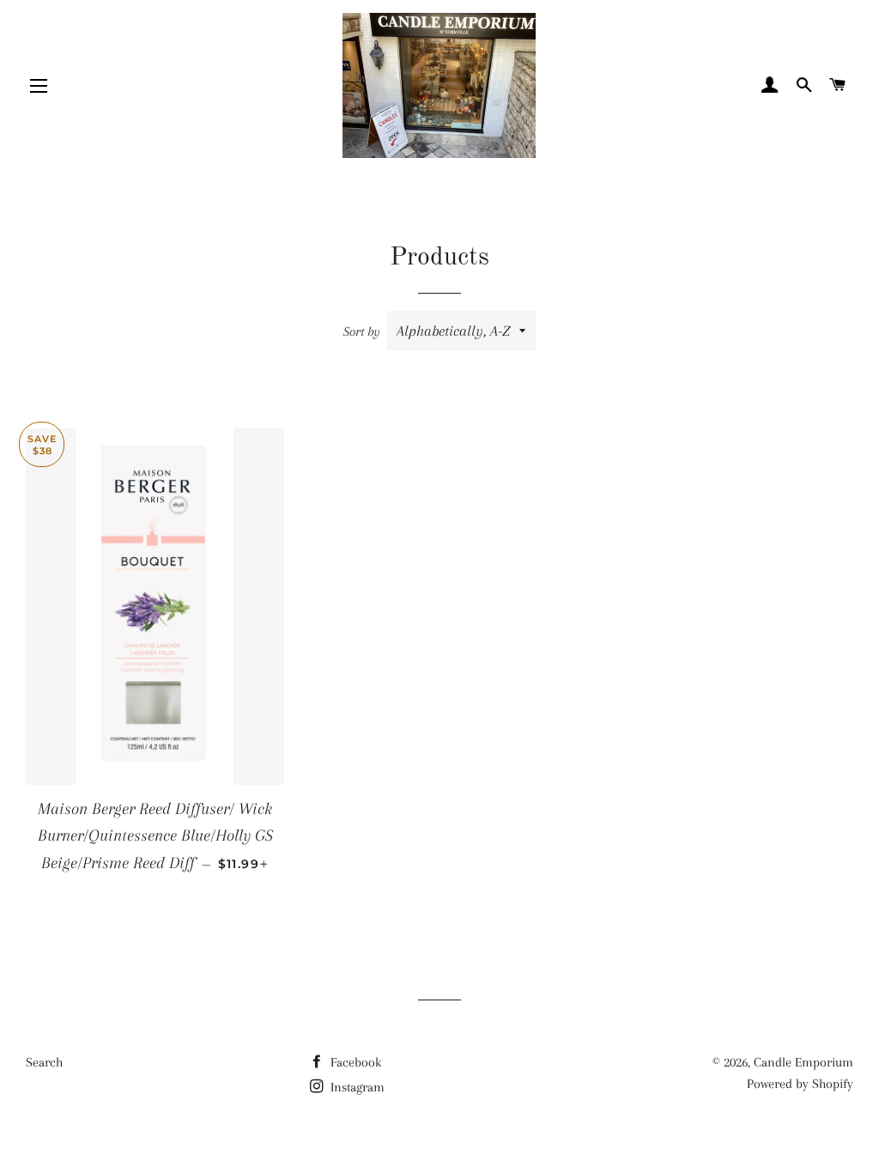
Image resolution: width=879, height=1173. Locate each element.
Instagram (356, 1087)
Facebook (354, 1062)
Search (44, 1062)
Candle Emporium (803, 1062)
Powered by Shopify (800, 1083)
